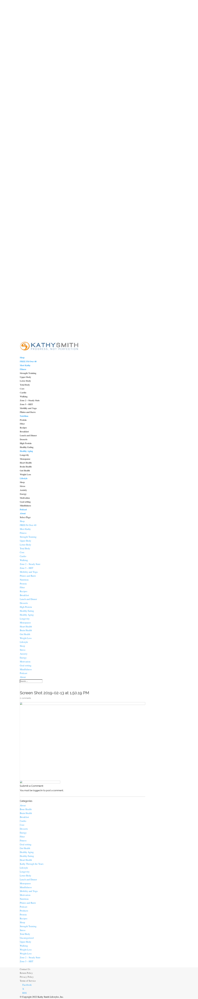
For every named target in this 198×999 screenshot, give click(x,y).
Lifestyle (23, 478)
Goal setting (25, 501)
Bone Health (26, 809)
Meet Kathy (25, 365)
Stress (22, 486)
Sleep (22, 482)
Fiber (22, 423)
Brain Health (26, 466)
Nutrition (24, 416)
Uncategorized (27, 937)
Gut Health (25, 470)
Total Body (25, 384)
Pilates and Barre (28, 412)
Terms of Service (28, 980)
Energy (23, 493)
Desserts (23, 439)
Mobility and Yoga (28, 408)
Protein (23, 419)
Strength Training (28, 373)
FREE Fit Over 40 (28, 361)
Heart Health (26, 462)
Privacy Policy (27, 976)
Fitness (23, 369)
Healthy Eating (26, 447)
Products (24, 910)
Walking (23, 396)
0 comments (25, 698)
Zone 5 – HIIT (26, 404)
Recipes (23, 427)
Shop (22, 357)
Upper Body (25, 377)
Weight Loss (25, 474)
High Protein (26, 443)
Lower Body (25, 380)
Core (22, 388)
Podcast (23, 509)
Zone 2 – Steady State (30, 400)
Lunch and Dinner (28, 435)
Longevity (24, 454)
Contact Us (25, 969)
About (23, 513)
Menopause (25, 458)
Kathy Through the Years (32, 863)
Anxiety (23, 490)
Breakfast (24, 431)
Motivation (25, 497)
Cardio (23, 392)
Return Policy (26, 972)
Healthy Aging (26, 451)
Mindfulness (25, 505)
